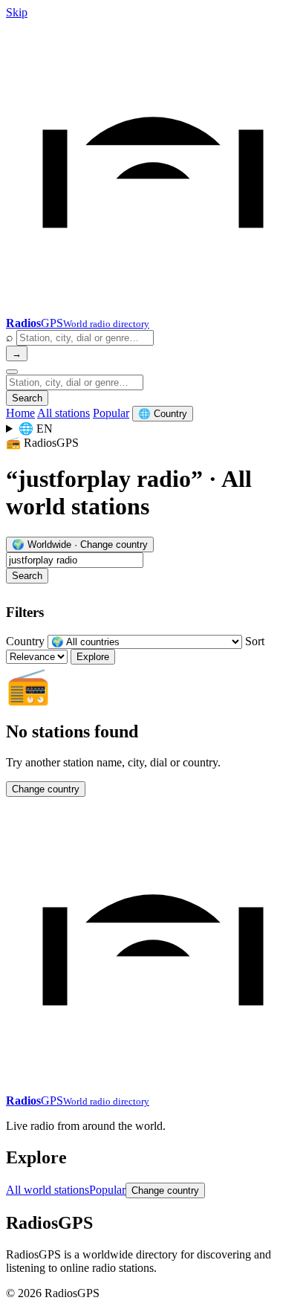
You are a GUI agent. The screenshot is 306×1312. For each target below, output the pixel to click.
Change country (45, 789)
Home (20, 413)
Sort (254, 641)
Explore (92, 656)
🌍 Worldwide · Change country (80, 544)
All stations (63, 413)
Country (25, 641)
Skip (16, 12)
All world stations (47, 1189)
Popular (111, 413)
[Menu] (12, 371)
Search (27, 398)
